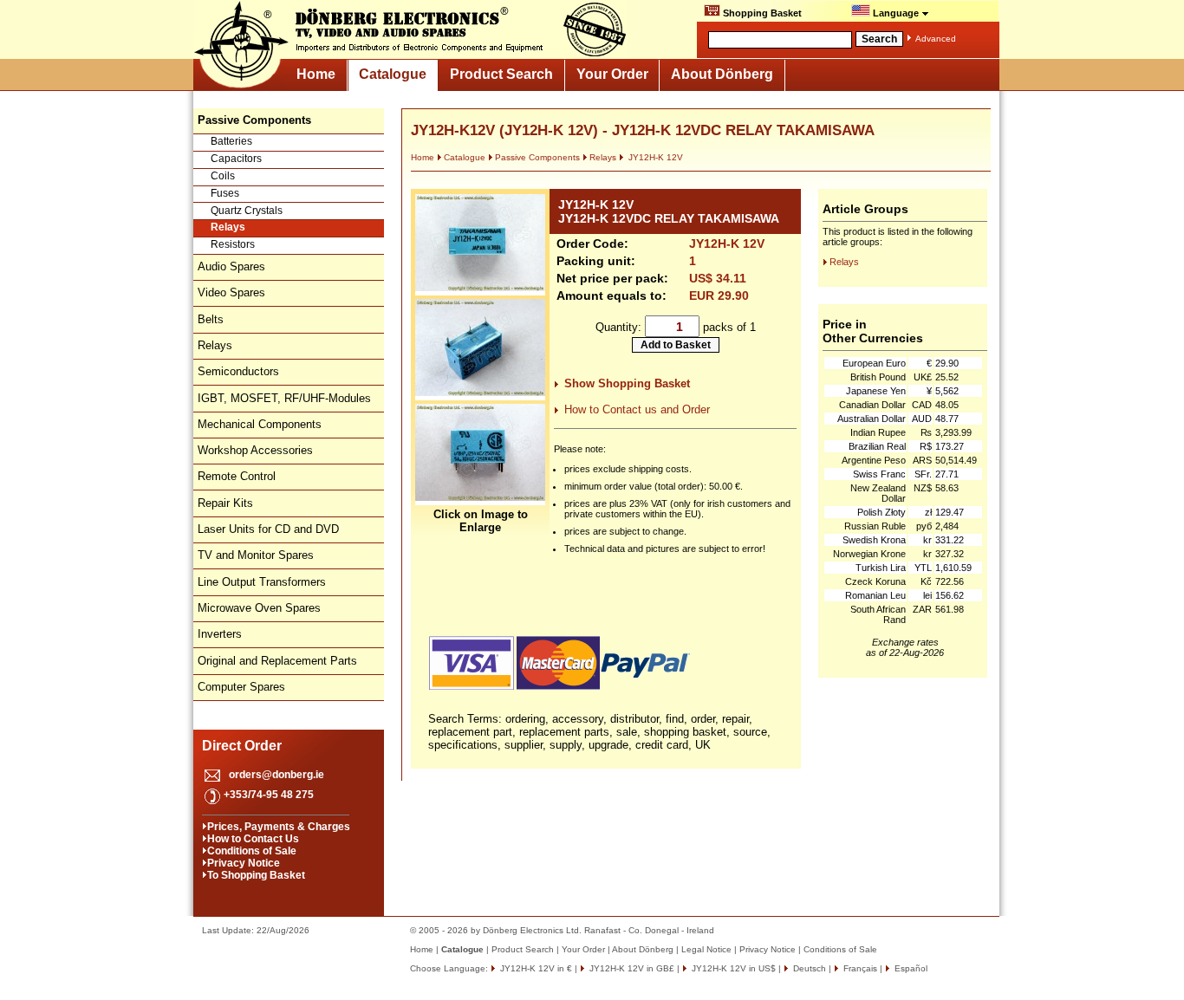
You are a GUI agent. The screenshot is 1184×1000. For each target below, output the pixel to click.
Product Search (501, 74)
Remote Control (237, 476)
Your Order (612, 74)
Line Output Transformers (262, 581)
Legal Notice (706, 949)
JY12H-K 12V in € (535, 968)
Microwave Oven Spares (259, 607)
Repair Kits (225, 503)
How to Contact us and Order (637, 409)
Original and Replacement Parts (277, 660)
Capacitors (236, 159)
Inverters (220, 633)
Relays (228, 227)
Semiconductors (238, 371)
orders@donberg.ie (276, 775)
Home (315, 74)
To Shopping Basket (256, 875)
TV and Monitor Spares (256, 555)
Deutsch (808, 968)
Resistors (233, 244)
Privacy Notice (243, 863)
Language (895, 13)
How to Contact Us (253, 839)
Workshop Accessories (255, 450)
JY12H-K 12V (654, 157)
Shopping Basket (761, 13)
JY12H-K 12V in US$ (732, 968)
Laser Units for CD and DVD (268, 529)
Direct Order (242, 745)
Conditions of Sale (251, 851)
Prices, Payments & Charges (278, 827)
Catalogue (392, 74)
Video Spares (231, 292)
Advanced (935, 38)
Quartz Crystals (247, 211)
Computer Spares (241, 686)
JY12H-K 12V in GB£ (630, 968)
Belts (211, 319)
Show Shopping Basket (627, 383)
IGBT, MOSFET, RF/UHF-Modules (284, 398)
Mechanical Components (260, 424)
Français (859, 968)
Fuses (225, 193)
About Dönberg (722, 74)
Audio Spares (231, 266)
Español (909, 968)
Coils (223, 176)
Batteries (231, 141)
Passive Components (537, 157)
